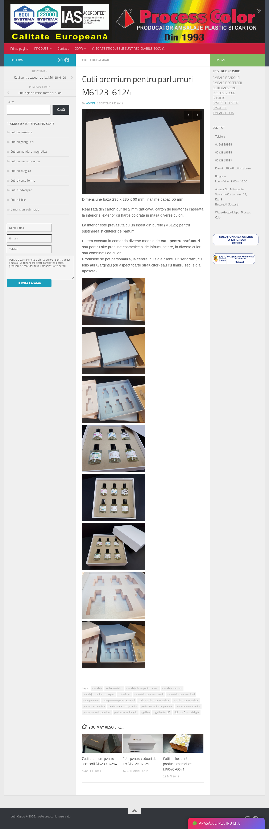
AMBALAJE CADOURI (226, 78)
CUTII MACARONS (224, 88)
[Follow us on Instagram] (60, 59)
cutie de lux (125, 694)
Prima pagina (19, 49)
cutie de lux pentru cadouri (181, 694)
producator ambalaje (94, 706)
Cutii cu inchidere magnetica (29, 151)
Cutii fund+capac (96, 60)
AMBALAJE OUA (223, 113)
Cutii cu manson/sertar (25, 161)
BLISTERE (219, 98)
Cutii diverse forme (23, 180)
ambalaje (97, 688)
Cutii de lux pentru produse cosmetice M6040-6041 (177, 763)
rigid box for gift (162, 712)
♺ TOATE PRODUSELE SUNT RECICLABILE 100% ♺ (128, 49)
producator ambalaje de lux (123, 706)
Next (197, 115)
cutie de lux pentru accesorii (149, 694)
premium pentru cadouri (186, 700)
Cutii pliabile (18, 200)
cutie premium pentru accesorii (119, 700)
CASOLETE (220, 108)
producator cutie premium (96, 712)
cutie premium (91, 700)
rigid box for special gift (186, 712)
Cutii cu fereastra (21, 132)
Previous (188, 115)
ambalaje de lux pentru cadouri (142, 688)
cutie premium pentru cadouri (154, 700)
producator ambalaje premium (157, 706)
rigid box (145, 712)
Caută (10, 102)
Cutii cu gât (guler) (22, 142)
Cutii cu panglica (21, 171)
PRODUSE (41, 49)
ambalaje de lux (114, 688)
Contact (63, 49)
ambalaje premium (172, 688)
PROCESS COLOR (224, 93)
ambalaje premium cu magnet (99, 694)
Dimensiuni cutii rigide (25, 209)
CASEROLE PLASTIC (226, 103)
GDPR (79, 49)
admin (90, 103)
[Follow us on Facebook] (66, 59)
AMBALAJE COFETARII (227, 83)
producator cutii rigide (125, 712)
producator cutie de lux (188, 706)
